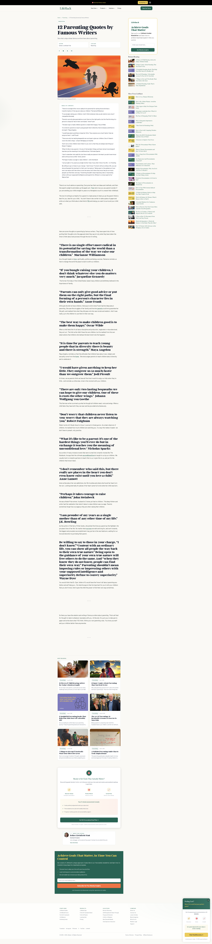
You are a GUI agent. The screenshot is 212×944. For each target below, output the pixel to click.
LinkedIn (88, 928)
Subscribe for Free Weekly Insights (89, 886)
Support (132, 924)
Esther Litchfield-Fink (65, 45)
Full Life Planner (84, 915)
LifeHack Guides (64, 910)
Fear (92, 188)
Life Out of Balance (107, 917)
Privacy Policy (138, 935)
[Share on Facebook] (59, 51)
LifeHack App (83, 910)
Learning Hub (83, 917)
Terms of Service (129, 935)
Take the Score (146, 8)
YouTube (82, 928)
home (77, 356)
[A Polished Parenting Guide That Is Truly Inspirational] (105, 737)
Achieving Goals (63, 919)
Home (59, 17)
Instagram (68, 928)
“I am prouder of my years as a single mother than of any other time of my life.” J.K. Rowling (89, 163)
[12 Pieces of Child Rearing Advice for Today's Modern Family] (73, 669)
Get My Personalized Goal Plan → (89, 820)
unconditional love (89, 455)
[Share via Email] (71, 51)
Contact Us (133, 912)
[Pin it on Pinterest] (63, 51)
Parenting (64, 17)
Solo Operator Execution (109, 921)
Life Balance (63, 917)
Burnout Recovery (107, 910)
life (89, 201)
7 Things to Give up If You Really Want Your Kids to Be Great (71, 752)
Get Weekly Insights (143, 50)
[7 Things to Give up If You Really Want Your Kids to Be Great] (73, 737)
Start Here (93, 8)
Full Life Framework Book (86, 912)
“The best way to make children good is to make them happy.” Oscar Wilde (84, 124)
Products (102, 8)
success (89, 528)
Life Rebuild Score (64, 912)
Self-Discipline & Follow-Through (111, 912)
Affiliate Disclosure (147, 935)
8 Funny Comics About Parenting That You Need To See (104, 684)
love (75, 259)
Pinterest (74, 928)
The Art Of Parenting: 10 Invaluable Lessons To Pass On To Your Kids (104, 718)
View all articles (74, 842)
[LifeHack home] (66, 8)
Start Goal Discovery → (196, 935)
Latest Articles (134, 915)
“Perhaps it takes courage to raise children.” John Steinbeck (80, 159)
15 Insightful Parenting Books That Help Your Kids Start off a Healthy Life (72, 718)
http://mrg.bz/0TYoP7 (70, 99)
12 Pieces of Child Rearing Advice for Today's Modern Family (72, 684)
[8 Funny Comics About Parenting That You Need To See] (105, 669)
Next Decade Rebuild (108, 919)
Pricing (119, 8)
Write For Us (133, 919)
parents (100, 308)
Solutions (111, 8)
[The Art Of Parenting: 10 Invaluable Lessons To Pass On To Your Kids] (105, 702)
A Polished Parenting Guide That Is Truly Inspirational (104, 752)
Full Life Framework (64, 915)
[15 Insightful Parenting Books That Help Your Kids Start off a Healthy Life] (73, 702)
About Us (132, 910)
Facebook (62, 928)
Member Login (133, 921)
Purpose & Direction (108, 915)
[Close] (150, 2)
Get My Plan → (143, 2)
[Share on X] (67, 51)
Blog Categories (134, 917)
